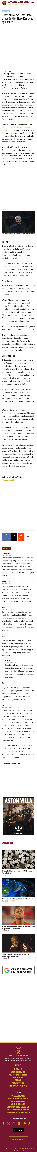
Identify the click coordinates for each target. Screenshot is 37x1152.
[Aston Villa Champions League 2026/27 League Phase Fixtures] (18, 859)
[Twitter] (8, 1124)
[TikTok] (29, 1124)
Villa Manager (10, 8)
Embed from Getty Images (8, 209)
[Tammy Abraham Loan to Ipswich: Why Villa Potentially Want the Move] (18, 943)
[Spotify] (19, 1124)
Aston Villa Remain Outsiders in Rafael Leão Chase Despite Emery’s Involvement (18, 928)
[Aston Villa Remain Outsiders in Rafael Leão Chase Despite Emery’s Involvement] (18, 915)
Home (3, 8)
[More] (28, 537)
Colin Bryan (6, 553)
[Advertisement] (18, 46)
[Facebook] (3, 1124)
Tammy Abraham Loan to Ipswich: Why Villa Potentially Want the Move (15, 956)
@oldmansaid (8, 480)
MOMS (7, 660)
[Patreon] (24, 1124)
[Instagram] (14, 1124)
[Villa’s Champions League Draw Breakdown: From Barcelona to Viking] (18, 887)
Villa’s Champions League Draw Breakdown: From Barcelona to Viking (17, 900)
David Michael (7, 25)
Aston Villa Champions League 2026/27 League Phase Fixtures (17, 872)
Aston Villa (16, 1132)
